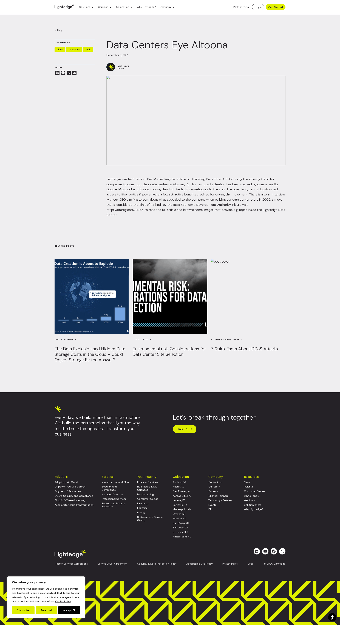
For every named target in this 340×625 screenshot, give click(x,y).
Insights (248, 486)
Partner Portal (241, 7)
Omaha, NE (179, 513)
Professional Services (114, 498)
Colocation (122, 7)
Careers (213, 491)
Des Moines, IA (181, 491)
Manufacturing (145, 494)
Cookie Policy (63, 601)
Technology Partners (220, 500)
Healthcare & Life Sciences (147, 488)
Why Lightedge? (146, 7)
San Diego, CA (181, 523)
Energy (141, 512)
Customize (23, 610)
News (247, 482)
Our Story (214, 486)
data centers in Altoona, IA (169, 184)
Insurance (143, 503)
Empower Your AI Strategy (70, 486)
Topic (88, 49)
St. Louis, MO (180, 532)
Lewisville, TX (180, 504)
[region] (46, 597)
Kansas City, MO (182, 495)
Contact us (215, 482)
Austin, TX (178, 486)
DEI (210, 509)
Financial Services (147, 482)
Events (212, 504)
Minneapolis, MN (182, 509)
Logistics (142, 507)
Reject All (46, 610)
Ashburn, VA (179, 482)
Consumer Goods (147, 498)
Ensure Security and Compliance (74, 495)
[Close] (81, 579)
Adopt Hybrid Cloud (66, 482)
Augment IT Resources (68, 491)
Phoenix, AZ (179, 518)
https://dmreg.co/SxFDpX (125, 210)
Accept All (69, 610)
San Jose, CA (180, 527)
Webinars (249, 500)
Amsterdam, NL (182, 536)
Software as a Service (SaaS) (150, 519)
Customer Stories (254, 491)
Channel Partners (218, 495)
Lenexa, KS (179, 500)
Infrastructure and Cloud (116, 482)
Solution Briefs (252, 504)
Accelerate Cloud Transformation (74, 504)
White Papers (252, 495)
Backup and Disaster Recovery (114, 505)
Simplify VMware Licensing (70, 500)
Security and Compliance (109, 488)
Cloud (60, 49)
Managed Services (112, 494)
